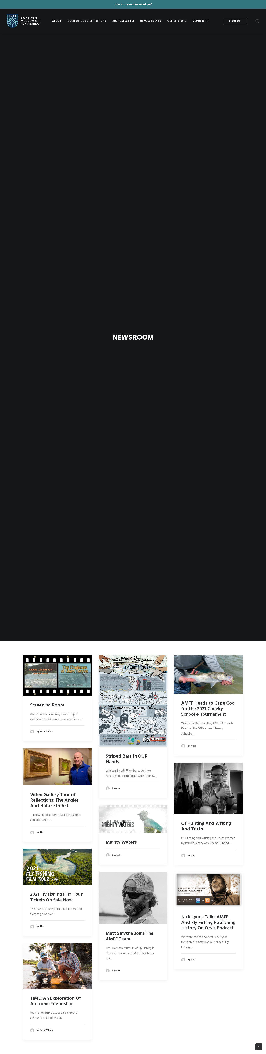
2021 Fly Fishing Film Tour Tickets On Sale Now (56, 897)
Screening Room (47, 705)
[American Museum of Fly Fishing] (23, 21)
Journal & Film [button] (123, 21)
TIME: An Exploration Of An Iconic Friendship (55, 1001)
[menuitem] (56, 21)
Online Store (176, 21)
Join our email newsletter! (133, 4)
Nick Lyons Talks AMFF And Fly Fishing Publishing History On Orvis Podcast (208, 922)
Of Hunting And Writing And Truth (206, 826)
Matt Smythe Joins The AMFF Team (129, 936)
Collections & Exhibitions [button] (87, 21)
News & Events (150, 21)
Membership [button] (200, 21)
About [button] (56, 21)
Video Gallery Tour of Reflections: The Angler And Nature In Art (54, 800)
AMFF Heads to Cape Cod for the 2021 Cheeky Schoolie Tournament (208, 709)
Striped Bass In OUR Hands (127, 759)
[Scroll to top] (258, 1046)
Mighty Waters (121, 842)
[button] (257, 21)
